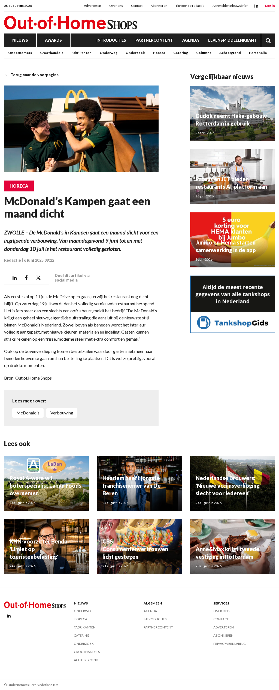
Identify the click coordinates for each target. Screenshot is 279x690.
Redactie (12, 260)
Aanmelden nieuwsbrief (230, 6)
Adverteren (92, 6)
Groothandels (51, 53)
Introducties (111, 40)
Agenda (190, 40)
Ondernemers (20, 53)
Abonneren (159, 6)
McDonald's (28, 412)
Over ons (116, 6)
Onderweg (108, 53)
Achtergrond (230, 53)
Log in (270, 6)
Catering (180, 53)
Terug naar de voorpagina (35, 74)
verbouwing (61, 412)
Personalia (258, 53)
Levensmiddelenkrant (232, 40)
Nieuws (20, 40)
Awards (53, 40)
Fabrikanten (81, 53)
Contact (136, 6)
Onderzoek (135, 53)
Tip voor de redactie (189, 6)
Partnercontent (154, 40)
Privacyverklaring (229, 644)
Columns (203, 53)
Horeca (159, 53)
